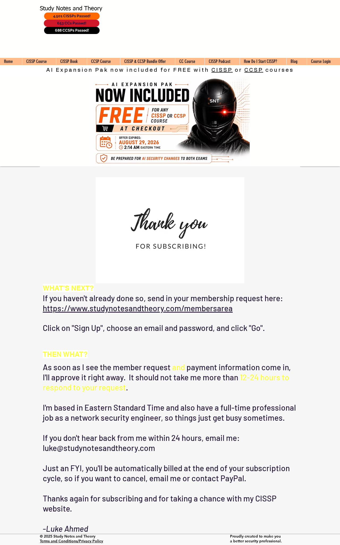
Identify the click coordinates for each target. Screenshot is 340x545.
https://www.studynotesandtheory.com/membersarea (138, 308)
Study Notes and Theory (71, 9)
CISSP (222, 70)
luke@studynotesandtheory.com (99, 448)
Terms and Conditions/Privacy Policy (71, 541)
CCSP (253, 70)
